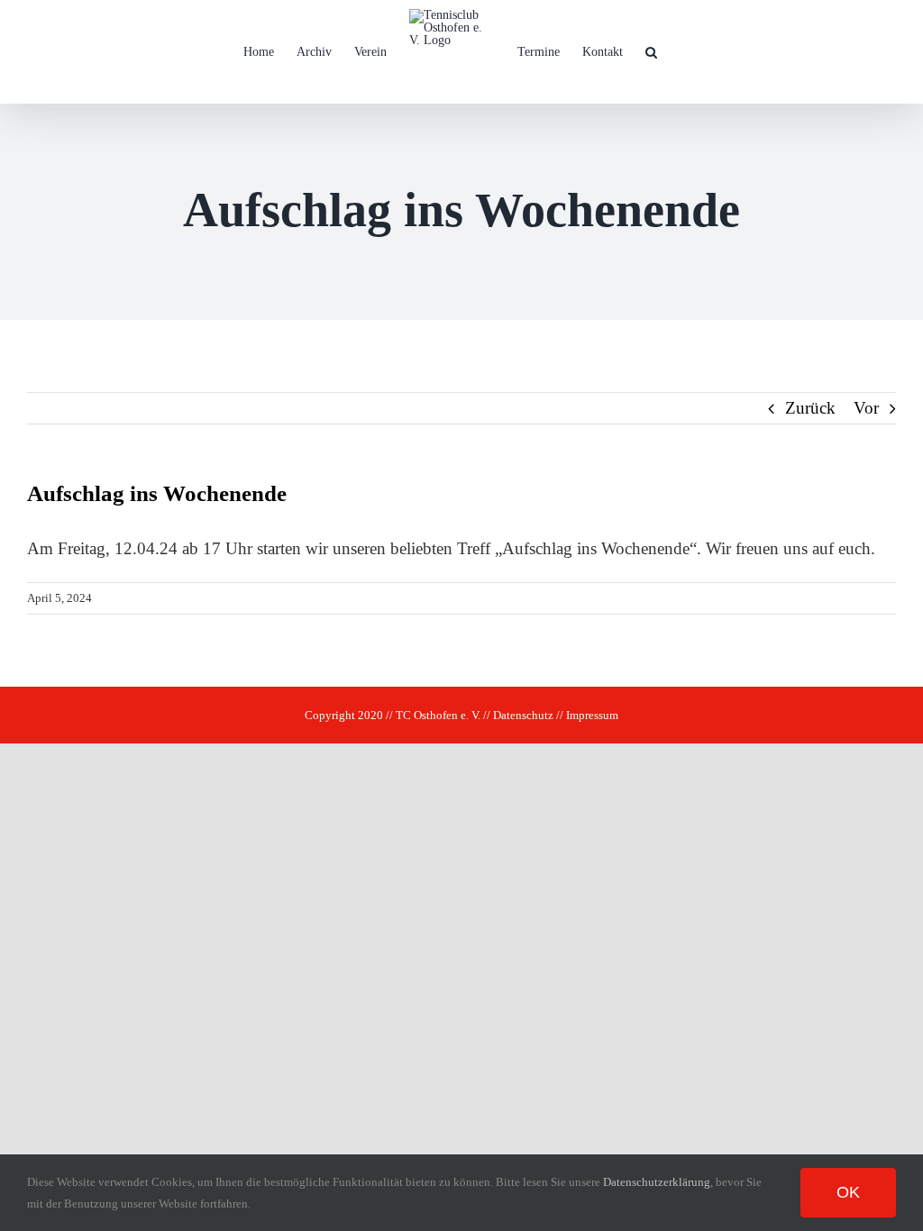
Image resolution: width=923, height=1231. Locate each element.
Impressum (592, 715)
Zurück (810, 407)
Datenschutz (523, 715)
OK (848, 1192)
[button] (651, 52)
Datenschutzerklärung (656, 1182)
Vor (866, 407)
